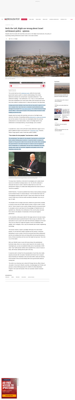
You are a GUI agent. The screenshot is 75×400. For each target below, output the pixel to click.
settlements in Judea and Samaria (37, 117)
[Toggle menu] (2, 19)
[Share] (6, 39)
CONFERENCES (24, 19)
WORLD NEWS (38, 19)
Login (71, 19)
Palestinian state (34, 130)
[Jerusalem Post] (11, 19)
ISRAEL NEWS (31, 19)
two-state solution (26, 108)
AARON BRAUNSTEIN (13, 89)
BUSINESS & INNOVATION (54, 19)
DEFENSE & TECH (64, 19)
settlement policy (25, 93)
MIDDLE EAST (45, 19)
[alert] (9, 388)
